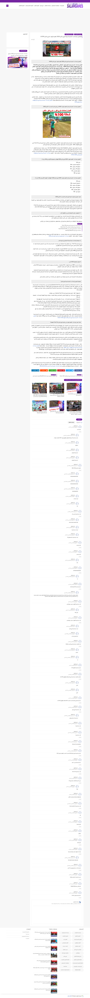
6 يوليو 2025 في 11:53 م (73, 840)
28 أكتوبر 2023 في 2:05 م (73, 584)
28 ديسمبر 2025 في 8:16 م (70, 857)
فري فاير (42, 5)
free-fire (65, 966)
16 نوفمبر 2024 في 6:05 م (70, 535)
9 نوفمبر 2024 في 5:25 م (73, 760)
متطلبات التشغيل (55, 5)
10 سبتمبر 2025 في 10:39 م (72, 865)
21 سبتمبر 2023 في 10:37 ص (69, 474)
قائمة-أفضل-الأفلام (78, 959)
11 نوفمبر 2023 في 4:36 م (73, 601)
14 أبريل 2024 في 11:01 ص (73, 732)
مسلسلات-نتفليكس (78, 966)
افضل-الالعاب (65, 936)
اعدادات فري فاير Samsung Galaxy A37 (73, 230)
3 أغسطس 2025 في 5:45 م (69, 657)
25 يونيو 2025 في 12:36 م (73, 822)
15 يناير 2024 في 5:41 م (73, 665)
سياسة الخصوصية (25, 936)
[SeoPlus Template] (83, 996)
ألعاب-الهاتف (77, 946)
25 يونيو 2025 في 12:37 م (73, 831)
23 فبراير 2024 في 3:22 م (73, 723)
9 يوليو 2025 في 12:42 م (73, 849)
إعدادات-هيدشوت (69, 34)
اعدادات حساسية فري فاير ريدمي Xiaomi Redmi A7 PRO (70, 228)
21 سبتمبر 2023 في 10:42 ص (69, 489)
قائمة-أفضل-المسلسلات (78, 963)
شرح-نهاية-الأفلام (77, 956)
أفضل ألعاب (36, 5)
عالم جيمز (70, 996)
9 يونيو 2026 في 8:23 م (73, 893)
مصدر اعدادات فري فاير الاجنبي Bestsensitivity (51, 366)
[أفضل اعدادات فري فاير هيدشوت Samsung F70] (74, 388)
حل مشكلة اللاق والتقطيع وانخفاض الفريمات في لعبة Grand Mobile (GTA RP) (57, 395)
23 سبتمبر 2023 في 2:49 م (73, 511)
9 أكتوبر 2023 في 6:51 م (70, 450)
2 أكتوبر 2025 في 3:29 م (73, 874)
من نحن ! (27, 934)
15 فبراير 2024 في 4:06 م (73, 707)
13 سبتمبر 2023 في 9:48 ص (72, 465)
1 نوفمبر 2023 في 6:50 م (70, 496)
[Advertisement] (45, 21)
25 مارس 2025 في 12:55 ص (72, 803)
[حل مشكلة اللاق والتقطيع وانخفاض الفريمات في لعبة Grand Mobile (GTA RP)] (56, 388)
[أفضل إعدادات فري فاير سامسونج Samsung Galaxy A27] (56, 405)
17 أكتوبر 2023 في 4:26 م (73, 552)
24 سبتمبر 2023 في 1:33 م (70, 443)
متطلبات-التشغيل (65, 963)
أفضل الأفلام (21, 5)
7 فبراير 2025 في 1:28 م (73, 794)
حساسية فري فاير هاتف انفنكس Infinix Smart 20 (71, 227)
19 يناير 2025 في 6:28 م (73, 778)
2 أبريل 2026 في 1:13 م (73, 884)
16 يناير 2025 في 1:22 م (73, 769)
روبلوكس (78, 953)
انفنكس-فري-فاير (77, 949)
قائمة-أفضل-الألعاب (65, 959)
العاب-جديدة (65, 946)
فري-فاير (65, 956)
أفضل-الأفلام (77, 936)
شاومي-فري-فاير (65, 953)
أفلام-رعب (65, 939)
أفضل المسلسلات (29, 5)
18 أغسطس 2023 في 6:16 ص (69, 435)
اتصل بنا (27, 938)
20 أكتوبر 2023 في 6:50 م (70, 520)
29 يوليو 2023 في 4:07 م (73, 427)
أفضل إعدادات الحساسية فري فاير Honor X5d (71, 225)
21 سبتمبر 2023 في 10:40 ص (69, 481)
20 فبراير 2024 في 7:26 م (70, 576)
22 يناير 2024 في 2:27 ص (70, 610)
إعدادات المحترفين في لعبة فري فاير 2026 (59, 236)
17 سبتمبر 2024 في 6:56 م (73, 751)
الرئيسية (62, 5)
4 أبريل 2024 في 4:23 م (70, 527)
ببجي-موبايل (65, 949)
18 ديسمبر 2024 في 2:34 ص (69, 592)
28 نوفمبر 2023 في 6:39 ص (70, 650)
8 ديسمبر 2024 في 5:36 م (70, 560)
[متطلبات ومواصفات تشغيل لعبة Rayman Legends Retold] (39, 405)
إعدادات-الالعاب (78, 34)
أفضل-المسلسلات (77, 939)
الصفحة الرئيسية (26, 932)
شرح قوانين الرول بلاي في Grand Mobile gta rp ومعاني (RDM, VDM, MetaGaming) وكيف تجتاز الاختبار (40, 395)
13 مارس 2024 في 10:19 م (70, 690)
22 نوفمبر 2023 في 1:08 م (73, 641)
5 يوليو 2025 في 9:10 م (70, 786)
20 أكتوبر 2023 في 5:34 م (73, 568)
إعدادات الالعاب (47, 5)
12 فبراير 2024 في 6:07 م (73, 698)
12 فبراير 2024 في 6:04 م (73, 674)
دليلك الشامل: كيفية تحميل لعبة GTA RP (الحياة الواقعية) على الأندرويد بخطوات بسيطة (74, 413)
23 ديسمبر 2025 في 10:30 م (69, 715)
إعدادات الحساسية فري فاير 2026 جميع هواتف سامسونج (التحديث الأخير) (17, 54)
